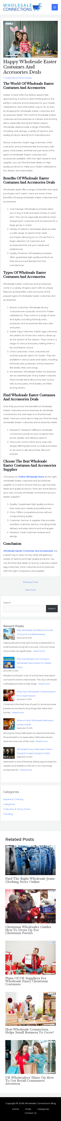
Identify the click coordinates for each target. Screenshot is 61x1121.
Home (15, 1109)
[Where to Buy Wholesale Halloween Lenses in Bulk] (9, 724)
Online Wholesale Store (31, 476)
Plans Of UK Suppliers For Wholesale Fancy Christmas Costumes (26, 981)
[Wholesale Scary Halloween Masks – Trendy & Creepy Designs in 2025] (9, 753)
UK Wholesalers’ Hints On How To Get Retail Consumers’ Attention (29, 1080)
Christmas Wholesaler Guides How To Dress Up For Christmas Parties (28, 930)
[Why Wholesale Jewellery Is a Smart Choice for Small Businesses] (9, 634)
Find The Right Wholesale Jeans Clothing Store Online (30, 880)
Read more (39, 651)
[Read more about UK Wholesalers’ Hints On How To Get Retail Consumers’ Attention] (30, 1057)
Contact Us (30, 1113)
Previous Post (30, 582)
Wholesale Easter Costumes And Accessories (28, 551)
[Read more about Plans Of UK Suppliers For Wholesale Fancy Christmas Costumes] (30, 957)
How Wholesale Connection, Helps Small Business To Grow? (29, 1030)
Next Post (30, 590)
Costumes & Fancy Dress (18, 77)
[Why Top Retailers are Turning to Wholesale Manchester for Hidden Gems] (9, 662)
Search (7, 602)
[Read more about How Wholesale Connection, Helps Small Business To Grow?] (30, 1008)
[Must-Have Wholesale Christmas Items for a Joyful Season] (9, 695)
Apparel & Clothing (13, 799)
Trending (8, 814)
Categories (9, 804)
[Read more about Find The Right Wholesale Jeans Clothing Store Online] (30, 860)
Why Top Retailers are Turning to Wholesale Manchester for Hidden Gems (34, 663)
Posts (28, 1109)
